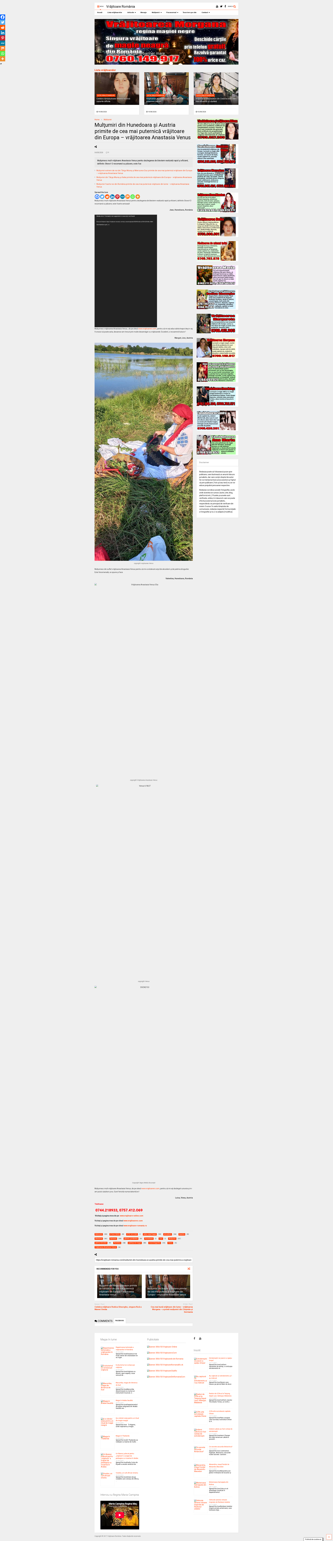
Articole (130, 12)
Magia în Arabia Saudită (124, 1400)
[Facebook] (97, 196)
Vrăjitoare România (120, 6)
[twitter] (221, 6)
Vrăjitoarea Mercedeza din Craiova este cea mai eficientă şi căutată (215, 100)
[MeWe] (122, 196)
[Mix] (127, 196)
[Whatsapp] (132, 196)
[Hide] (1, 64)
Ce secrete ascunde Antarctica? (220, 1447)
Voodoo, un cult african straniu (127, 1473)
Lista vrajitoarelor (106, 95)
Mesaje (143, 12)
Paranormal (171, 12)
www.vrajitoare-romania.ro (135, 1226)
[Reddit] (107, 196)
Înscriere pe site (189, 12)
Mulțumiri (156, 12)
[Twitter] (102, 196)
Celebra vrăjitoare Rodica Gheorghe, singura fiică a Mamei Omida (118, 1308)
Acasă (99, 12)
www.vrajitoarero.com (147, 329)
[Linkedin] (112, 196)
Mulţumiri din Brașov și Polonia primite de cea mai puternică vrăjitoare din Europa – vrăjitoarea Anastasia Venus (167, 1291)
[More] (137, 196)
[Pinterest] (117, 196)
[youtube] (217, 6)
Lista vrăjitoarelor (114, 12)
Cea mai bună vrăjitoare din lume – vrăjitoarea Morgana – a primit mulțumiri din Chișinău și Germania (172, 1309)
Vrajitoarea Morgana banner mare (135, 53)
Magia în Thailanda (122, 1436)
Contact (205, 12)
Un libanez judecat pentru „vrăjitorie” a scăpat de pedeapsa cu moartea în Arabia (127, 1456)
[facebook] (225, 6)
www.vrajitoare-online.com (131, 1216)
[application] (126, 271)
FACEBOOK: (119, 1321)
